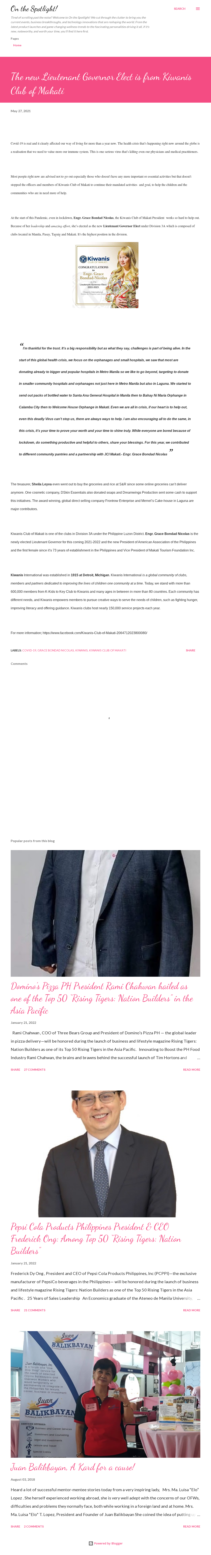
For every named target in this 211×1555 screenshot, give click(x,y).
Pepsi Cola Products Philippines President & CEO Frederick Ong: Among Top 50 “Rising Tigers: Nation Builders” (96, 1238)
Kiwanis (81, 650)
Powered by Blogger (108, 1543)
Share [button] (190, 650)
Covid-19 (29, 650)
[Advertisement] (105, 803)
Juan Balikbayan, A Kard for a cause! (73, 1467)
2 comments (34, 1526)
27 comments (34, 1069)
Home (17, 45)
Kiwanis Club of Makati (107, 650)
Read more (191, 1069)
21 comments (34, 1310)
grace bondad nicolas (56, 650)
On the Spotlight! (34, 8)
